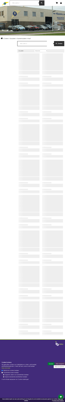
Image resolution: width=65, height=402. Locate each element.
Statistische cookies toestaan (11, 370)
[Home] (6, 3)
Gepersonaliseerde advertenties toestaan (16, 376)
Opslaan (51, 363)
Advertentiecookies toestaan (11, 372)
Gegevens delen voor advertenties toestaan (17, 374)
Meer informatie (6, 368)
